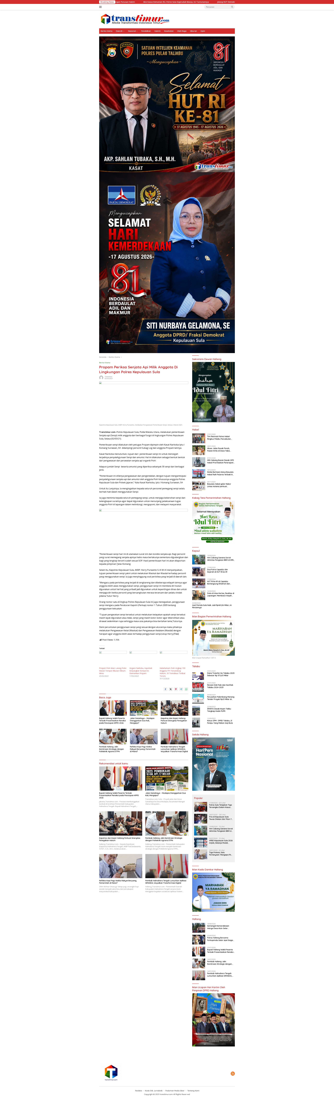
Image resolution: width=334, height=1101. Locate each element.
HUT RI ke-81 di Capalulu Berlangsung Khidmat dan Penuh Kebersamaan (218, 582)
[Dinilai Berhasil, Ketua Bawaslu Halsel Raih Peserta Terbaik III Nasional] (198, 474)
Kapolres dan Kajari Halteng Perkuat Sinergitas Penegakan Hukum (174, 720)
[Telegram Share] (181, 689)
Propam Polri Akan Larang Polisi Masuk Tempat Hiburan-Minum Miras (112, 671)
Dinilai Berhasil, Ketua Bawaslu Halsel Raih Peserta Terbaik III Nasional (220, 473)
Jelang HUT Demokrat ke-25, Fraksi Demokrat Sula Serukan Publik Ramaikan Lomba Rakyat (154, 2)
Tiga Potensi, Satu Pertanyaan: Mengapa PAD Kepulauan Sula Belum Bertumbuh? (220, 853)
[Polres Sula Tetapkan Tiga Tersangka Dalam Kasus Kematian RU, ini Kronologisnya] (200, 807)
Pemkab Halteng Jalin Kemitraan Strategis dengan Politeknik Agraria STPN (111, 749)
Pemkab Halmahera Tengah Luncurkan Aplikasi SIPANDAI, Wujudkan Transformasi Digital (174, 749)
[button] (232, 7)
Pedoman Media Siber (174, 1091)
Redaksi (138, 1091)
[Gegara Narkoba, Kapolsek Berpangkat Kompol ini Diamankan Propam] (143, 659)
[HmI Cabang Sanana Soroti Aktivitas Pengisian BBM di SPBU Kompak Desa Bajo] (198, 559)
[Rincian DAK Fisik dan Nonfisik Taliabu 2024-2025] (198, 687)
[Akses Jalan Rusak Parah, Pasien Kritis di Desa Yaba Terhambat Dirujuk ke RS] (198, 450)
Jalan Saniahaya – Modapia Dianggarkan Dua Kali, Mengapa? (142, 720)
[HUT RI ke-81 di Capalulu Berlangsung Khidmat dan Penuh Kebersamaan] (198, 583)
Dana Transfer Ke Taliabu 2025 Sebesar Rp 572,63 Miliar (220, 674)
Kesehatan (169, 31)
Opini (203, 31)
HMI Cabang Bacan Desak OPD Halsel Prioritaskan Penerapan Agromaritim (220, 461)
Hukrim (157, 31)
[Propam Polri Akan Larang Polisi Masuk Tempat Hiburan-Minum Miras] (113, 659)
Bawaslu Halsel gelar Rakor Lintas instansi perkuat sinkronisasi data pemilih (219, 485)
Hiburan (193, 31)
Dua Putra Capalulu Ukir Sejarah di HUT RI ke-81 (217, 570)
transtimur (108, 377)
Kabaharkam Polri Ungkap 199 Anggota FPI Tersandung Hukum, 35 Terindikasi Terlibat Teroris (172, 672)
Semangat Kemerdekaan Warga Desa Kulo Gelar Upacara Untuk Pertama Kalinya (218, 927)
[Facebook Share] (165, 689)
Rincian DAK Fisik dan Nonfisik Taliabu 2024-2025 (220, 686)
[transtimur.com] (167, 19)
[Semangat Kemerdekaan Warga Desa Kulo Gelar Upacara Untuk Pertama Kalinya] (198, 928)
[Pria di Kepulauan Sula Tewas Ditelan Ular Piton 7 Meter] (200, 819)
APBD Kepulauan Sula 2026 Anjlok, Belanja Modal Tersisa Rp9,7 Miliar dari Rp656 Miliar (221, 841)
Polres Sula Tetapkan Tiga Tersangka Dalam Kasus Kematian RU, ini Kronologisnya (220, 806)
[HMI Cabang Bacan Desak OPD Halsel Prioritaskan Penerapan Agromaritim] (198, 462)
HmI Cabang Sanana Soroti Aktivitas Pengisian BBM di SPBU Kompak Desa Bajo (221, 559)
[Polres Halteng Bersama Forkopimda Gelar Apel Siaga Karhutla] (198, 940)
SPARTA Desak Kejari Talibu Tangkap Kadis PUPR (219, 710)
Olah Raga (181, 31)
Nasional (132, 31)
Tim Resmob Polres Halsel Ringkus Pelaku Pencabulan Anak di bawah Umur (219, 437)
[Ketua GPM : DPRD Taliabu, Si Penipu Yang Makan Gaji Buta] (196, 722)
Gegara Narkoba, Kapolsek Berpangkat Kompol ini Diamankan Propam (140, 671)
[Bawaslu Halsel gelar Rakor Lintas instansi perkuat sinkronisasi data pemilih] (198, 486)
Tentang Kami (193, 1091)
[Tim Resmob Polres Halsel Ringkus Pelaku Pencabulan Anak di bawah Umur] (198, 438)
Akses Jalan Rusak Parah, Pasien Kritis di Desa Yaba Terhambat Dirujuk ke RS (218, 449)
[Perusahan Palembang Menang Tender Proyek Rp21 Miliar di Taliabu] (198, 699)
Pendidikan (146, 31)
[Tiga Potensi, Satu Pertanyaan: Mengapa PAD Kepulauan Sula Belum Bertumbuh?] (200, 854)
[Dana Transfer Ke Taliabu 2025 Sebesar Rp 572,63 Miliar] (198, 675)
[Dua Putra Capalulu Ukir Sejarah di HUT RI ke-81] (198, 571)
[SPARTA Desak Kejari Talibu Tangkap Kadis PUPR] (196, 711)
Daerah (119, 31)
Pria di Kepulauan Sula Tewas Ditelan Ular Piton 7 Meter (220, 818)
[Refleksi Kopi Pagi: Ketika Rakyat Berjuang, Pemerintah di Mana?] (144, 736)
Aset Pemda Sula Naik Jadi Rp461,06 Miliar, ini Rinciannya (212, 606)
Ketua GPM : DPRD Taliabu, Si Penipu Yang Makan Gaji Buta (220, 721)
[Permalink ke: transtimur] (101, 377)
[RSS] (233, 1074)
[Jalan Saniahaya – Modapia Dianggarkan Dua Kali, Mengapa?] (144, 708)
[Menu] (101, 7)
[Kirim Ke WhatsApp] (186, 689)
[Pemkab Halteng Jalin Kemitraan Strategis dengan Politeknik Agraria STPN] (113, 736)
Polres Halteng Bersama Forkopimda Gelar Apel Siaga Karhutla (220, 939)
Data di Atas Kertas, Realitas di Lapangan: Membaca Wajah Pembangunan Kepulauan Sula (220, 594)
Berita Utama (106, 31)
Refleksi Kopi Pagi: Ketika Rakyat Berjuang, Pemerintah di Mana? (143, 749)
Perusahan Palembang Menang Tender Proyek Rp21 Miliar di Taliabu (220, 698)
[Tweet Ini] (171, 689)
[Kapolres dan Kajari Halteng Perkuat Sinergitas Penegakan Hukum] (174, 708)
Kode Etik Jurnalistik (154, 1091)
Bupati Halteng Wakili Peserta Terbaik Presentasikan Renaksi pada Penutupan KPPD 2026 (112, 720)
